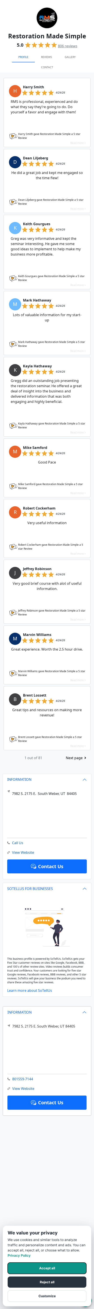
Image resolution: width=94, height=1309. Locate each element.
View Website (23, 1088)
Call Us (17, 842)
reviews (67, 46)
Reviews (46, 57)
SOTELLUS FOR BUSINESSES (30, 888)
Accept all (47, 1268)
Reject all (47, 1282)
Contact (47, 67)
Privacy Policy (19, 1255)
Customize (47, 1296)
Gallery (70, 57)
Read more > (78, 143)
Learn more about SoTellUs (29, 990)
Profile (23, 57)
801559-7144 (22, 1079)
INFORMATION (19, 1012)
